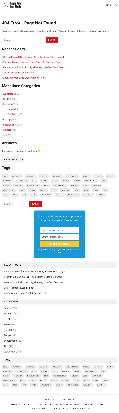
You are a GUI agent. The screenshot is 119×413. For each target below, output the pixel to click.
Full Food (12, 114)
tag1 (76, 190)
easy (55, 181)
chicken (98, 176)
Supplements (10, 124)
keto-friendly (60, 185)
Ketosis (7, 129)
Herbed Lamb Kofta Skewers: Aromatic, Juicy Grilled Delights (34, 57)
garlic (77, 181)
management (9, 190)
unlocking (46, 195)
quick (32, 190)
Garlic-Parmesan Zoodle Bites (18, 72)
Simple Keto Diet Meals (63, 399)
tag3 (96, 190)
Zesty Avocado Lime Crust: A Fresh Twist (24, 77)
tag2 (86, 190)
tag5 (5, 195)
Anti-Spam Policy (81, 408)
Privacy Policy (44, 404)
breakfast (57, 176)
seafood (65, 190)
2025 (5, 176)
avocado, (30, 176)
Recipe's (7, 104)
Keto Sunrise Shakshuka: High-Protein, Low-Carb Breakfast (33, 67)
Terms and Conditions (22, 404)
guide (103, 181)
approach (16, 176)
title (34, 195)
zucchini (100, 195)
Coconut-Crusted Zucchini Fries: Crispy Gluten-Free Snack (32, 62)
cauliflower (72, 176)
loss (85, 185)
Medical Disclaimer (93, 404)
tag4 (105, 190)
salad (53, 190)
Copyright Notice (60, 408)
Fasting (7, 119)
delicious (7, 181)
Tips (5, 135)
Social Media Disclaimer (68, 404)
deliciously (22, 181)
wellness (87, 195)
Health (6, 99)
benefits (43, 176)
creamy (110, 176)
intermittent (33, 185)
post (22, 190)
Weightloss (9, 94)
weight (59, 195)
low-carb (97, 185)
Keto (10, 109)
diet (34, 181)
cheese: (86, 176)
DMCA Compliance (38, 408)
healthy (18, 185)
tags (15, 195)
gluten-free (90, 181)
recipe (43, 190)
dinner (44, 181)
